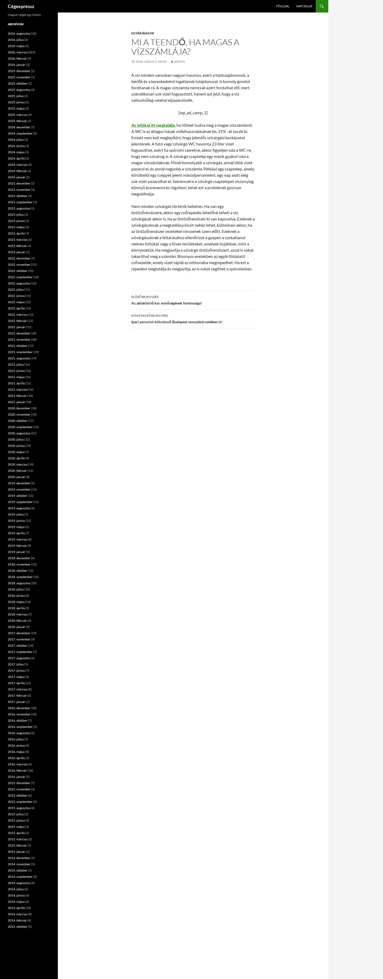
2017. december (19, 633)
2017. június (16, 670)
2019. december (19, 483)
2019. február (17, 546)
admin (179, 61)
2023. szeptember (20, 202)
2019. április (16, 533)
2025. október (17, 83)
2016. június (16, 745)
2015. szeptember (20, 802)
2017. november (19, 639)
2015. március (17, 839)
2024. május (16, 152)
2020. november (19, 414)
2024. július (16, 140)
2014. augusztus (19, 883)
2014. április (16, 908)
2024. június (16, 146)
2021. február (17, 396)
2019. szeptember (20, 502)
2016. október (17, 720)
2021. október (17, 346)
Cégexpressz (21, 6)
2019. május (16, 527)
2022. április (16, 308)
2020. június (16, 446)
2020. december (19, 408)
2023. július (16, 215)
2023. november (19, 190)
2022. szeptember (20, 277)
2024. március (17, 165)
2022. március (17, 314)
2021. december (19, 333)
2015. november (19, 789)
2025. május (16, 108)
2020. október (17, 421)
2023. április (16, 233)
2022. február (17, 321)
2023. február (17, 246)
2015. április (16, 833)
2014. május (16, 902)
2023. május (16, 227)
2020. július (16, 439)
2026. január (16, 65)
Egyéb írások (142, 33)
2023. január (16, 252)
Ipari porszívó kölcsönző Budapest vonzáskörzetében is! (177, 319)
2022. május (16, 302)
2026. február (17, 58)
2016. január (16, 777)
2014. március (17, 914)
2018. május (16, 602)
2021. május (16, 377)
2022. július (16, 289)
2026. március (17, 52)
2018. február (17, 620)
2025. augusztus (19, 90)
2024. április (16, 158)
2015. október (17, 795)
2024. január (16, 177)
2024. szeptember (20, 133)
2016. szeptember (20, 727)
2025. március (17, 115)
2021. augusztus (19, 358)
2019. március (17, 539)
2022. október (17, 271)
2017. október (17, 645)
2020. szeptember (20, 427)
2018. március (17, 614)
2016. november (19, 714)
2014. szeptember (20, 877)
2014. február (17, 920)
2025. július (16, 96)
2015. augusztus (19, 808)
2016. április (16, 758)
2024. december (19, 127)
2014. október (17, 870)
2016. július (16, 739)
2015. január (16, 852)
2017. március (17, 689)
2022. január (16, 327)
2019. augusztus (19, 508)
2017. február (17, 695)
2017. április (16, 683)
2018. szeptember (20, 577)
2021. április (16, 383)
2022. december (19, 258)
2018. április (16, 608)
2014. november (19, 864)
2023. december (19, 183)
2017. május (16, 677)
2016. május (16, 752)
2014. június (16, 895)
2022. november (19, 264)
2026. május (16, 46)
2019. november (19, 489)
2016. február (17, 770)
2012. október (17, 927)
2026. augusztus (19, 33)
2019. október (17, 496)
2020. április (16, 458)
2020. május (16, 452)
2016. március (17, 764)
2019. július (16, 514)
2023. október (17, 196)
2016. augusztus (19, 733)
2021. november (19, 339)
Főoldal (282, 6)
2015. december (19, 783)
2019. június (16, 521)
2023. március (17, 239)
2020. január (16, 477)
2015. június (16, 820)
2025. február (17, 121)
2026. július (16, 40)
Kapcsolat (304, 6)
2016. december (19, 708)
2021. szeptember (20, 352)
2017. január (16, 702)
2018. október (17, 571)
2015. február (17, 845)
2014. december (19, 858)
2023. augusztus (19, 208)
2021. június (16, 371)
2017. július (16, 664)
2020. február (17, 471)
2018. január (16, 627)
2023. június (16, 221)
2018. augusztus (19, 583)
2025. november (19, 77)
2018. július (16, 589)
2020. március (17, 464)
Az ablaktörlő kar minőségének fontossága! (166, 300)
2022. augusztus (19, 283)
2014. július (16, 889)
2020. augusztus (19, 433)
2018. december (19, 558)
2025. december (19, 71)
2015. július (16, 814)
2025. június (16, 102)
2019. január (16, 552)
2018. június (16, 595)
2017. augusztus (19, 658)
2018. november (19, 564)
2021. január (16, 402)
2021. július (16, 364)
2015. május (16, 827)
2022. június (16, 296)
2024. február (17, 171)
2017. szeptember (20, 652)
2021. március (17, 389)
